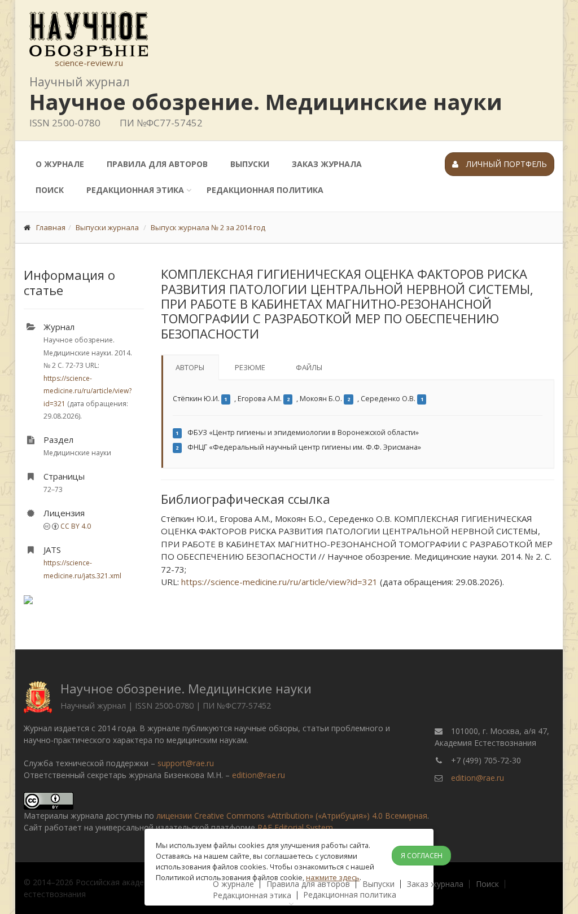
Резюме (250, 367)
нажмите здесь (333, 877)
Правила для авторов (157, 164)
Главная (50, 227)
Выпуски (249, 164)
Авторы (190, 367)
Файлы (309, 367)
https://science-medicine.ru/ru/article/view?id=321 (87, 390)
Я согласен (422, 855)
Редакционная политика (265, 189)
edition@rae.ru (258, 775)
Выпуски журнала (107, 227)
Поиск (50, 189)
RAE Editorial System (295, 827)
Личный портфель (505, 164)
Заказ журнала (327, 164)
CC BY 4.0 (75, 526)
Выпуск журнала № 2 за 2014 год (208, 227)
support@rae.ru (185, 763)
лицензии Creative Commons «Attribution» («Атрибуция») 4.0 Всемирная (291, 815)
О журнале (60, 164)
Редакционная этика (135, 189)
